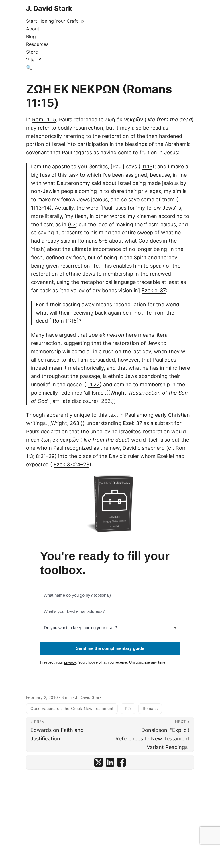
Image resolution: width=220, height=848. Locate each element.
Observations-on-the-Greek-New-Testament (71, 708)
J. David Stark (49, 8)
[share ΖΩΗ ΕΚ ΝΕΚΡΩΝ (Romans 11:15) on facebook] (121, 762)
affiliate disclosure (74, 401)
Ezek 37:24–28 (71, 464)
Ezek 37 (132, 423)
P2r (128, 708)
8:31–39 (45, 456)
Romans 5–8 (93, 241)
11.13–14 (40, 208)
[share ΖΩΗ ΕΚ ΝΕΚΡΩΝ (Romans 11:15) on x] (98, 762)
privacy (70, 662)
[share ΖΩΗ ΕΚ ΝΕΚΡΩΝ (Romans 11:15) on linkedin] (110, 762)
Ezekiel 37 (154, 290)
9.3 (72, 224)
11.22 (94, 384)
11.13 (147, 166)
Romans (150, 708)
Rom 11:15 (44, 119)
